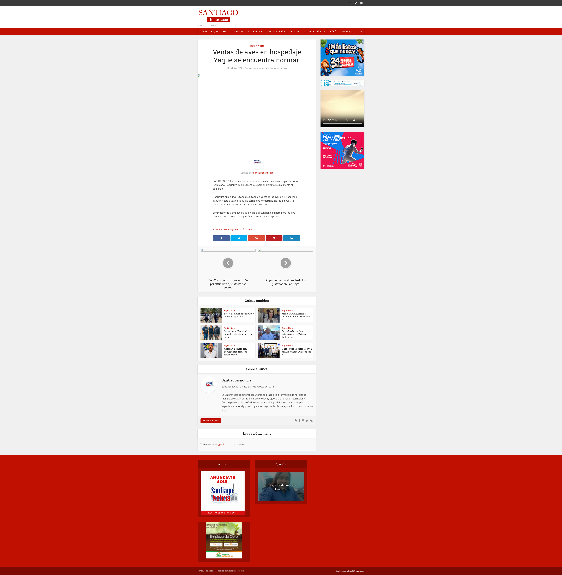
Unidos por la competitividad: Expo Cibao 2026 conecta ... (297, 351)
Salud (333, 31)
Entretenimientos (314, 31)
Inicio (203, 31)
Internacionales (276, 31)
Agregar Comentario (254, 68)
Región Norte (218, 31)
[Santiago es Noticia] (218, 15)
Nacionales (237, 31)
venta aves (250, 229)
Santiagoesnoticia (278, 68)
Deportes (295, 31)
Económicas (255, 31)
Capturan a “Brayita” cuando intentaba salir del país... (238, 334)
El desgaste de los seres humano (281, 487)
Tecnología (347, 31)
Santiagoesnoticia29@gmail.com (350, 571)
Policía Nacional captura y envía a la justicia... (239, 315)
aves (217, 229)
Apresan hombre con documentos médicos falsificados (235, 351)
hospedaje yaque (232, 229)
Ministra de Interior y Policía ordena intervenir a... (296, 316)
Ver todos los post (210, 420)
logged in (220, 444)
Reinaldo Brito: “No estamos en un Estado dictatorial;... (294, 334)
